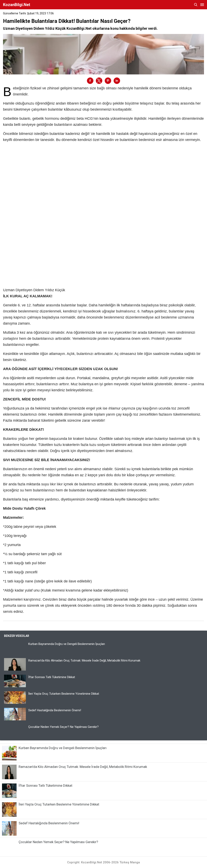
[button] (90, 80)
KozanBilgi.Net (16, 4)
